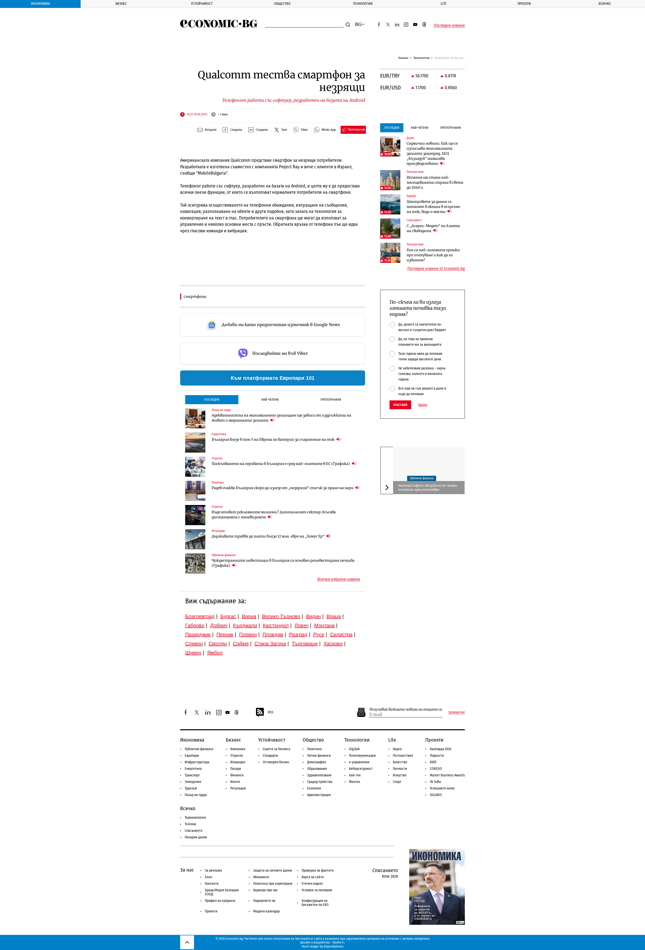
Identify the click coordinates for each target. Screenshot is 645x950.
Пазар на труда (196, 795)
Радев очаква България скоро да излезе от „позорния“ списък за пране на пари (283, 488)
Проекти (524, 4)
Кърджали (245, 625)
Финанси (237, 775)
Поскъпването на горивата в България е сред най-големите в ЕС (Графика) (281, 463)
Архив (422, 405)
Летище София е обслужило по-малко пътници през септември (427, 487)
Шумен (193, 652)
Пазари (235, 769)
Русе (318, 634)
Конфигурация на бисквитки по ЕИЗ (315, 903)
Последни (211, 399)
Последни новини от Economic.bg (436, 269)
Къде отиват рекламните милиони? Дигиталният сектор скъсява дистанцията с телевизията (274, 514)
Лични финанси (319, 755)
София (241, 643)
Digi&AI (354, 749)
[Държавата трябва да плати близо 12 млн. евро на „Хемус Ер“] (195, 539)
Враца (334, 616)
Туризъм (191, 788)
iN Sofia (435, 782)
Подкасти (437, 755)
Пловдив (273, 634)
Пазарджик (198, 634)
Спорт (397, 782)
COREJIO (436, 769)
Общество (282, 4)
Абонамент (261, 877)
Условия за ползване (317, 890)
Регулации (238, 788)
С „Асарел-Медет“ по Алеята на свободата (433, 228)
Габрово (194, 625)
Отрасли (236, 755)
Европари (192, 755)
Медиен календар (266, 911)
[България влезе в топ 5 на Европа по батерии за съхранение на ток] (195, 442)
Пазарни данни (196, 837)
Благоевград (200, 616)
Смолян (218, 643)
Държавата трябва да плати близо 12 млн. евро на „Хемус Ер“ (268, 536)
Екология (314, 788)
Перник (224, 634)
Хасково (333, 643)
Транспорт (192, 775)
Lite (443, 4)
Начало (403, 58)
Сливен (194, 643)
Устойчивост (201, 4)
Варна (249, 616)
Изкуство (399, 775)
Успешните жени (442, 788)
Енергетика (193, 769)
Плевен (248, 634)
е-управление (359, 762)
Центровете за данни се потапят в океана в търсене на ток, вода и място (433, 206)
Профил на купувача (220, 901)
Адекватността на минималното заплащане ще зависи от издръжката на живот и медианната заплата (281, 418)
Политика (314, 749)
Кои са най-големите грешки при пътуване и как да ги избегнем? (433, 255)
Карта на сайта (313, 877)
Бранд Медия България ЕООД (222, 892)
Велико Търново (281, 616)
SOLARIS (436, 795)
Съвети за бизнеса (276, 749)
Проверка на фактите (318, 870)
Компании (237, 749)
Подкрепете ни (264, 901)
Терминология (195, 817)
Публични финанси (422, 478)
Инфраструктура (197, 762)
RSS (270, 712)
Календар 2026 (440, 749)
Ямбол (215, 652)
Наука (397, 749)
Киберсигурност (361, 769)
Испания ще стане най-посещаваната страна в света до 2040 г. (435, 182)
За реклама (213, 870)
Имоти (235, 782)
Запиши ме (456, 712)
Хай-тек (355, 775)
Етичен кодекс (312, 883)
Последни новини (449, 25)
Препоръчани (330, 399)
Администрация (319, 795)
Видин (313, 616)
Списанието (193, 831)
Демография (316, 762)
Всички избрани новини (338, 579)
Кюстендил (276, 625)
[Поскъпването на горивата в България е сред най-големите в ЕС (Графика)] (195, 467)
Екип (208, 877)
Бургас (228, 616)
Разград (298, 634)
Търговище (305, 643)
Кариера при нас (265, 890)
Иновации (237, 762)
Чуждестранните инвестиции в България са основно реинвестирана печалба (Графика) (283, 563)
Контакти (212, 883)
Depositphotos (334, 946)
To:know (190, 824)
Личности (400, 769)
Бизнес (121, 4)
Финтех (354, 782)
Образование (317, 769)
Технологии (363, 4)
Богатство (400, 762)
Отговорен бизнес (276, 762)
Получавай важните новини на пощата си (405, 709)
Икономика (40, 4)
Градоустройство (319, 782)
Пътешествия (403, 755)
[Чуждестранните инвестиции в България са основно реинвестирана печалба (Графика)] (195, 563)
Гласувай (400, 405)
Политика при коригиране (273, 883)
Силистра (341, 634)
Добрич (218, 625)
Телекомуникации (362, 755)
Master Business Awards (447, 775)
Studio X (338, 942)
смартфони (195, 296)
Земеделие (193, 782)
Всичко (605, 4)
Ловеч (301, 625)
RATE (433, 762)
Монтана (324, 625)
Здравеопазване (319, 775)
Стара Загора (270, 643)
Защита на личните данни (272, 870)
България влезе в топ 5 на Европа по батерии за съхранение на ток (273, 439)
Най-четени (270, 399)
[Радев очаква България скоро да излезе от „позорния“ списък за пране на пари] (195, 491)
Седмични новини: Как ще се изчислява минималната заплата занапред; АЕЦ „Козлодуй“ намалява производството (432, 153)
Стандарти (270, 755)
